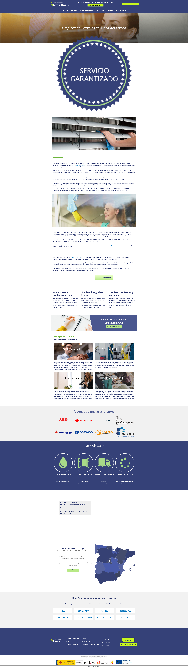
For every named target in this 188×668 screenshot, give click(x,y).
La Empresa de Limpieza (78, 165)
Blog (98, 10)
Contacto (110, 10)
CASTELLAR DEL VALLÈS (104, 618)
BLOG (84, 639)
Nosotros (65, 10)
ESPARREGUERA (83, 611)
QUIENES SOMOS (73, 639)
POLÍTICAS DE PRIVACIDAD (106, 638)
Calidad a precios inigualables (72, 508)
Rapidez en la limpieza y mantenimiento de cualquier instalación (74, 503)
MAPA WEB (105, 645)
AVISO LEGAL (106, 642)
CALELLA (63, 611)
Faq (103, 10)
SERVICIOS (71, 642)
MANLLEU (104, 611)
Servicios (74, 10)
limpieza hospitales (104, 245)
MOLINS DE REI (62, 618)
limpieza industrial (115, 245)
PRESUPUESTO (73, 644)
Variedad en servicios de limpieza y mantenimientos (73, 512)
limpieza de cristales (125, 245)
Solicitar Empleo (121, 10)
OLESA (77, 618)
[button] (95, 5)
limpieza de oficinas (92, 245)
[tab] (75, 503)
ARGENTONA (125, 618)
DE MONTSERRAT (86, 618)
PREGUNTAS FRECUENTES (90, 644)
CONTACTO (86, 642)
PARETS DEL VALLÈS (125, 611)
